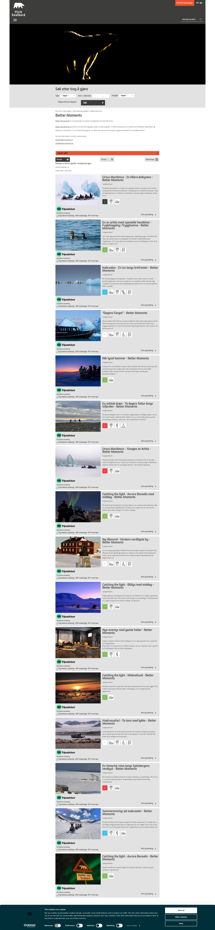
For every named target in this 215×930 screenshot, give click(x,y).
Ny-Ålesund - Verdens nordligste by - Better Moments (126, 541)
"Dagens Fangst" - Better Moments (124, 313)
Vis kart (95, 159)
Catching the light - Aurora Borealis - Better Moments (130, 858)
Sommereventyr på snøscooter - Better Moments (127, 813)
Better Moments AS (62, 121)
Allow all (181, 910)
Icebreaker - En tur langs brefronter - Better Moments (130, 269)
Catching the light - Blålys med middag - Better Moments (128, 586)
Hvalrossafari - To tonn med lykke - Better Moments (129, 722)
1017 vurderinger (93, 215)
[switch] (79, 925)
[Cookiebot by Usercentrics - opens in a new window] (30, 925)
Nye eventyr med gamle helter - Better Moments (127, 632)
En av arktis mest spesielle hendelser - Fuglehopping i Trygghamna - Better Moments (127, 225)
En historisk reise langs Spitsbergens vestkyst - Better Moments (126, 768)
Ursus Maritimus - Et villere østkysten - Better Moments (127, 179)
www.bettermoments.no (64, 140)
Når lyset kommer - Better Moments (125, 358)
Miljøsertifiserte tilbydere (67, 102)
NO (197, 3)
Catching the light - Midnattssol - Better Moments (127, 677)
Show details (132, 926)
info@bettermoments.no (64, 143)
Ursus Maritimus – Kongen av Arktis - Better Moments (126, 451)
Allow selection (181, 917)
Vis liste (59, 159)
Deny (181, 923)
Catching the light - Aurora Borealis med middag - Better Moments (128, 496)
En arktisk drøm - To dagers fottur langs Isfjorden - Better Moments (127, 405)
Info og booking (147, 215)
